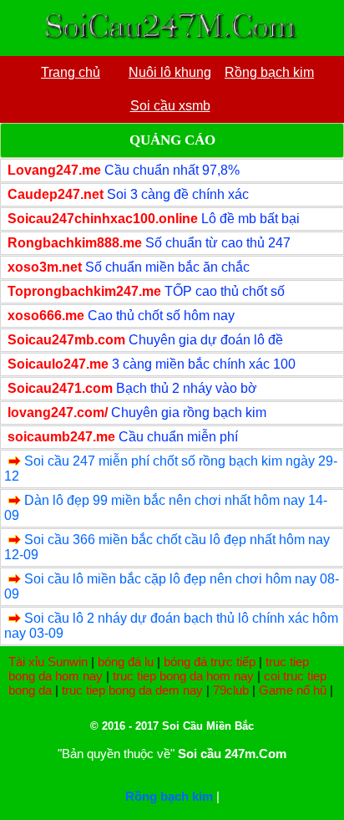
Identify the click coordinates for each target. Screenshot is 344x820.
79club (231, 690)
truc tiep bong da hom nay (183, 676)
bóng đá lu (126, 661)
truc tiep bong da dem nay (132, 690)
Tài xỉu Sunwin (48, 661)
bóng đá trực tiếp (209, 661)
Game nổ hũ (292, 690)
